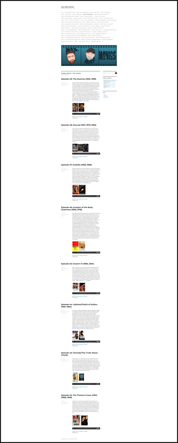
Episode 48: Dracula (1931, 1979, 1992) (78, 125)
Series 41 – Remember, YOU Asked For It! (99, 33)
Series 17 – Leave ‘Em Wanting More (87, 20)
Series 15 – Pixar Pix (64, 20)
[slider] (98, 114)
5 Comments (63, 131)
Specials (75, 41)
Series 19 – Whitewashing (111, 20)
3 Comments (63, 361)
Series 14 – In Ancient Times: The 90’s (106, 18)
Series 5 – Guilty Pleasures (77, 14)
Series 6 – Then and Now (88, 14)
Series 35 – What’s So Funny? (96, 29)
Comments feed (106, 96)
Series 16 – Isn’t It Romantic (74, 20)
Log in (105, 94)
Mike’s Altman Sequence (95, 41)
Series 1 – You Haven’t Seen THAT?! (83, 12)
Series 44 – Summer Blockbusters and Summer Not (70, 37)
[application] (86, 114)
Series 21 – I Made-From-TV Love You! (89, 22)
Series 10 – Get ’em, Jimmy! (100, 16)
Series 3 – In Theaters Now (105, 12)
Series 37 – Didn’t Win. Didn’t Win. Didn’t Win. (69, 31)
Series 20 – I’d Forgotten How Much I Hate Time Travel (71, 22)
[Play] (73, 113)
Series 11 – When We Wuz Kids (66, 18)
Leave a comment (64, 403)
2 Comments (63, 85)
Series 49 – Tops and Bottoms (107, 39)
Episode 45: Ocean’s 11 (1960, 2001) (77, 264)
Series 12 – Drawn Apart (78, 18)
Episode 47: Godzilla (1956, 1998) (76, 165)
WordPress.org (106, 97)
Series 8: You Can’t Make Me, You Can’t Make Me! (70, 16)
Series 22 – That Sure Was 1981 (102, 22)
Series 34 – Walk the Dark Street (84, 29)
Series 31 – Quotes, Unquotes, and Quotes (79, 27)
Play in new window (79, 116)
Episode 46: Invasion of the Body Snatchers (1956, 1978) (77, 208)
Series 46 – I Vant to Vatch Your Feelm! (103, 37)
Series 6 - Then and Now (64, 169)
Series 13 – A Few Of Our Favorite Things (90, 18)
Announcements (82, 41)
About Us (88, 41)
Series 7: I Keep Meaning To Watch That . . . (101, 14)
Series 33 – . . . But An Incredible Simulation (69, 29)
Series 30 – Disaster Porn (65, 27)
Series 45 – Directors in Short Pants (88, 37)
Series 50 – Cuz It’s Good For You (67, 41)
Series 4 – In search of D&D (66, 14)
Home (62, 12)
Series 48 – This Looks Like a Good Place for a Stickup (91, 39)
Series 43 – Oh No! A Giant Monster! (94, 35)
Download (85, 116)
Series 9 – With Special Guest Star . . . (87, 16)
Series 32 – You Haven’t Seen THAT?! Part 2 (96, 27)
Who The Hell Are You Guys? (70, 12)
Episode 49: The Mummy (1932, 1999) (78, 79)
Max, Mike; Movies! (67, 7)
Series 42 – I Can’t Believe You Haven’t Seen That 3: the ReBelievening (74, 35)
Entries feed (105, 95)
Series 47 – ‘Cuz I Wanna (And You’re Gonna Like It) (70, 39)
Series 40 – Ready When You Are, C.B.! (83, 33)
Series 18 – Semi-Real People (100, 20)
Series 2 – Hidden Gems (95, 12)
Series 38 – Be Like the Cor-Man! (85, 31)
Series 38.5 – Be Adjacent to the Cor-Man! (99, 31)
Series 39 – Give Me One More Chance (68, 33)
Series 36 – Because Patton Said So (109, 29)
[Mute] (96, 113)
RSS (77, 157)
